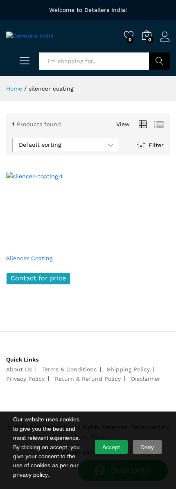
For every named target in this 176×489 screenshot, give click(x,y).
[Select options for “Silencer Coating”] (25, 245)
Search (159, 61)
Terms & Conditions (69, 369)
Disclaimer (145, 378)
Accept (111, 447)
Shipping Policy (128, 369)
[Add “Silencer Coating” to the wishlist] (63, 245)
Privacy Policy (25, 378)
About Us (19, 369)
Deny (147, 447)
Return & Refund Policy (88, 378)
